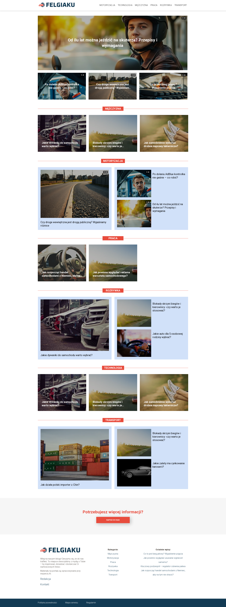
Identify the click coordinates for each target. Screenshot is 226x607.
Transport (180, 5)
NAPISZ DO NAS (113, 520)
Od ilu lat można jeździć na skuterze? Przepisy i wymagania (112, 43)
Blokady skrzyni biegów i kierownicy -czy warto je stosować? (107, 144)
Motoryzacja (107, 5)
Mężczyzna (141, 5)
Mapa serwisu (71, 602)
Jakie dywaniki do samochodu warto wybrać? (60, 144)
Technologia (125, 5)
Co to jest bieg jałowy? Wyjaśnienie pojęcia (163, 86)
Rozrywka (166, 5)
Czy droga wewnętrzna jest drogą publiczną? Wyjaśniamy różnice (112, 86)
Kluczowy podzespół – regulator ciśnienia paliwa (163, 566)
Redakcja (45, 578)
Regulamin (91, 602)
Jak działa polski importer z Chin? (60, 484)
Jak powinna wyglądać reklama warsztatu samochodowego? (111, 274)
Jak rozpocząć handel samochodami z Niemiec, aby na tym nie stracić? (61, 274)
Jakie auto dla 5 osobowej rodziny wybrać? (167, 335)
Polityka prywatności (47, 602)
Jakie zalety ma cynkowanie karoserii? (168, 465)
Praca (154, 5)
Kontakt (44, 584)
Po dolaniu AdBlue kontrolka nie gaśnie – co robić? (62, 86)
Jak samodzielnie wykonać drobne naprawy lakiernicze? (161, 144)
